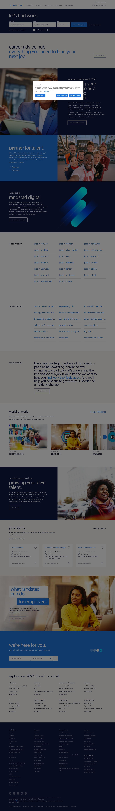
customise (40, 95)
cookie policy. (46, 91)
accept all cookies (75, 95)
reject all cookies (62, 95)
